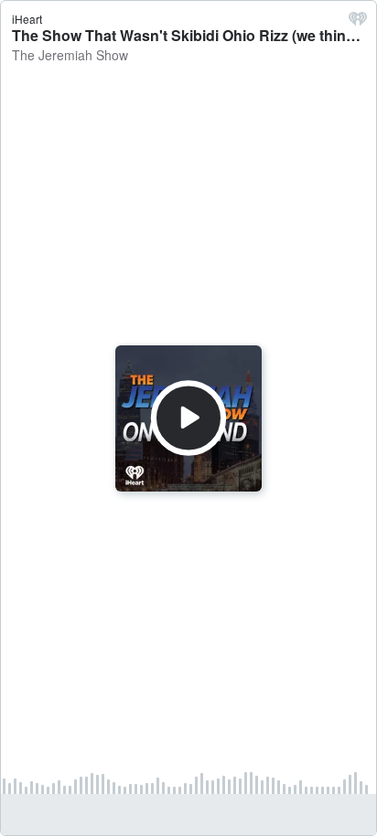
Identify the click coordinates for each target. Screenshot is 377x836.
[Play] (188, 417)
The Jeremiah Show (70, 55)
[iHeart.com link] (358, 22)
